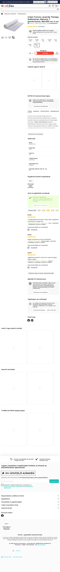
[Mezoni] (2, 14)
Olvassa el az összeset (35, 134)
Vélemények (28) (54, 111)
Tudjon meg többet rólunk (9, 505)
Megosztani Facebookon (28, 320)
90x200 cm (30, 40)
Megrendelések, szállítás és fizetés (12, 496)
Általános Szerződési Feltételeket (13, 486)
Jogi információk (6, 508)
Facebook (2, 515)
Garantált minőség (44, 459)
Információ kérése (39, 310)
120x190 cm (37, 40)
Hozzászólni (34, 229)
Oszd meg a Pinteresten (32, 320)
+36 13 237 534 (53, 2)
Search (57, 9)
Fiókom (49, 5)
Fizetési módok (44, 111)
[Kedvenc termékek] (53, 5)
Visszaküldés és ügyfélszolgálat (11, 502)
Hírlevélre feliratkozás (41, 106)
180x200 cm (37, 45)
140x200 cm (56, 40)
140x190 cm (49, 40)
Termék (30, 111)
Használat (36, 111)
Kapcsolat (45, 2)
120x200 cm (43, 40)
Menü (2, 6)
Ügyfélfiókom (5, 499)
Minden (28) (32, 210)
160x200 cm (30, 45)
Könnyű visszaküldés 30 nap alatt (24, 459)
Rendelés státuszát (38, 2)
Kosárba (45, 53)
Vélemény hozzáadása (41, 205)
